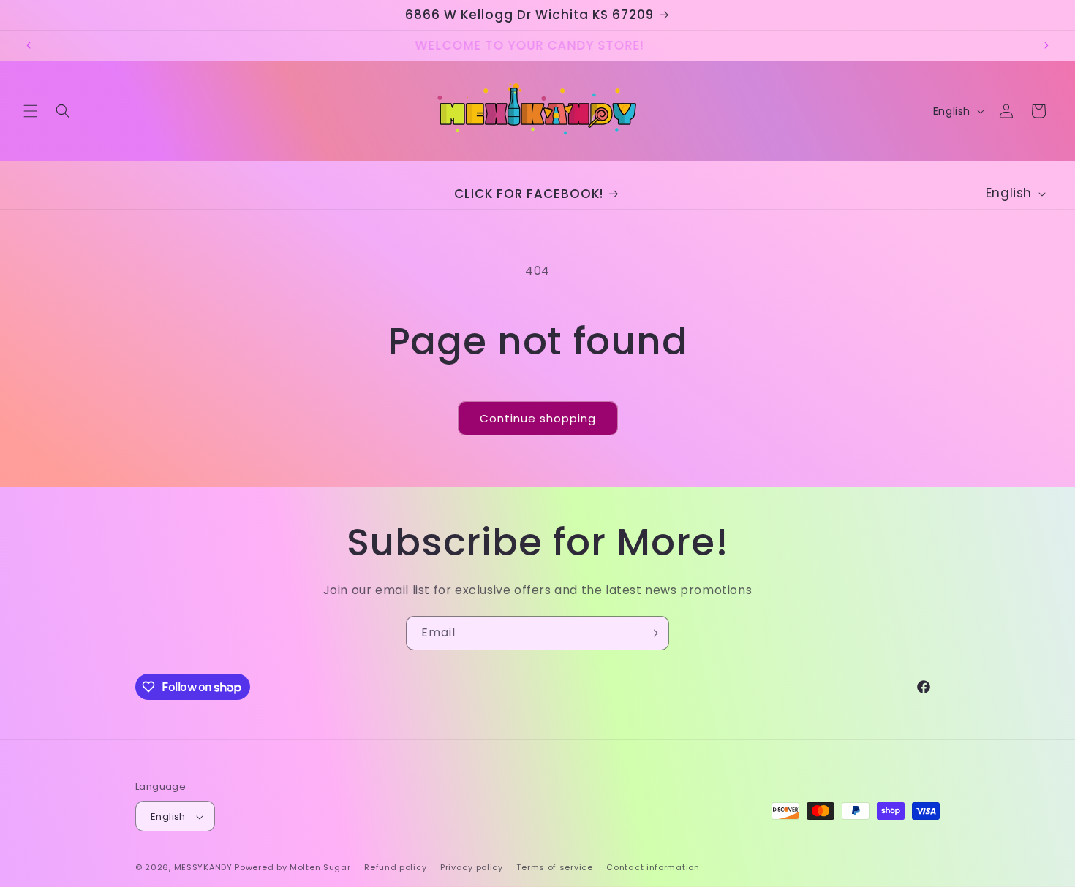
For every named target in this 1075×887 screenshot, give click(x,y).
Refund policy (395, 867)
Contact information (652, 867)
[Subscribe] (652, 633)
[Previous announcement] (28, 45)
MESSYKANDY (203, 868)
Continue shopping (538, 418)
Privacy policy (471, 867)
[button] (31, 111)
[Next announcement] (1046, 45)
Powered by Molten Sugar (292, 868)
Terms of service (554, 867)
